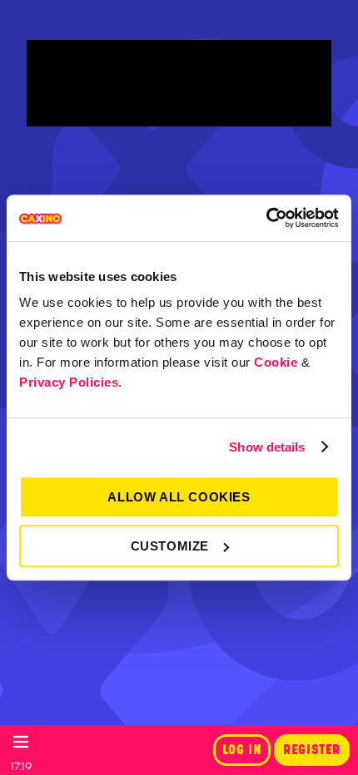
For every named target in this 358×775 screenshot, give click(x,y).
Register (312, 750)
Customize (170, 546)
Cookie (275, 362)
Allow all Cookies (178, 497)
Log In (242, 750)
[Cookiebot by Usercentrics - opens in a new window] (266, 218)
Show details (267, 447)
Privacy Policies (68, 382)
